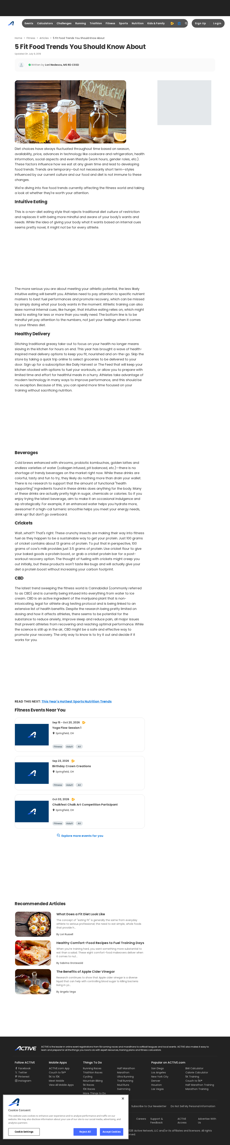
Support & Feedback (156, 1120)
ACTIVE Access (182, 1120)
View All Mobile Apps (61, 1085)
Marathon (123, 1072)
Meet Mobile (56, 1081)
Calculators (45, 23)
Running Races (92, 1068)
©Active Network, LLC (141, 1130)
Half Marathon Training (199, 1085)
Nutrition (138, 23)
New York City (159, 1076)
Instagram (24, 1081)
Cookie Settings (24, 1131)
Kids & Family (156, 23)
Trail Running (125, 1081)
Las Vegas (157, 1089)
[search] (186, 23)
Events (29, 23)
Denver (155, 1081)
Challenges (64, 23)
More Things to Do (94, 1093)
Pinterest (23, 1076)
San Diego (157, 1068)
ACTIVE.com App (59, 1068)
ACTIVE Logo (22, 1047)
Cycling (87, 1076)
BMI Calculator (194, 1068)
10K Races (89, 1089)
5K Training (192, 1076)
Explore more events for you (82, 836)
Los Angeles (158, 1072)
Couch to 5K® (57, 1072)
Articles (44, 38)
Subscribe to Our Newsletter (148, 1106)
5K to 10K (54, 1076)
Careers (141, 1119)
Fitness (110, 23)
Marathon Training (196, 1089)
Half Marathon (126, 1068)
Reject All (85, 1131)
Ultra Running (125, 1076)
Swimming (123, 1089)
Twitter (22, 1072)
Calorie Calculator (196, 1072)
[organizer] (179, 23)
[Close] (123, 1098)
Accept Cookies (112, 1131)
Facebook (24, 1068)
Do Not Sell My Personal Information (193, 1106)
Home (18, 38)
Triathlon (96, 23)
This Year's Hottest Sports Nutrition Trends (77, 701)
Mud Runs (123, 1085)
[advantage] (172, 23)
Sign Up (200, 23)
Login (217, 23)
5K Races (88, 1085)
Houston (156, 1085)
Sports (123, 23)
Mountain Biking (93, 1081)
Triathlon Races (92, 1072)
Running (80, 23)
